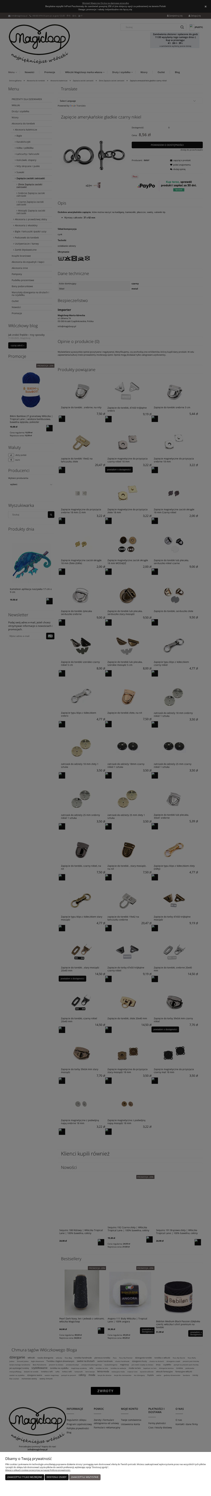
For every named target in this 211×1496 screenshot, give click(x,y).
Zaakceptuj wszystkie (85, 1477)
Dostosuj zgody (57, 1477)
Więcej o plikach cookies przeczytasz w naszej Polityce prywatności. (38, 1470)
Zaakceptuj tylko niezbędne (24, 1477)
